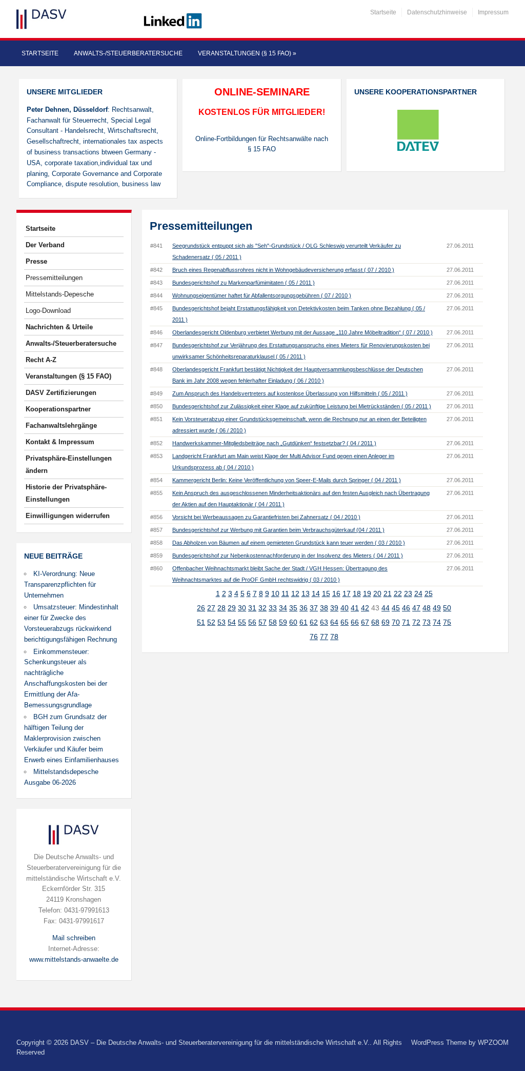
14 (316, 593)
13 (305, 593)
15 (326, 593)
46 (406, 608)
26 (201, 608)
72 (416, 622)
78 (334, 636)
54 (232, 622)
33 (273, 608)
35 (293, 608)
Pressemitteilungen (54, 278)
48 (426, 608)
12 (295, 593)
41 (355, 608)
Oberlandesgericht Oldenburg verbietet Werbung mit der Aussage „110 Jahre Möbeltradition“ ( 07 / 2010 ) (302, 332)
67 (365, 622)
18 (357, 593)
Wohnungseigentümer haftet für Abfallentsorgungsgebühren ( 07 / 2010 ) (261, 295)
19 (367, 593)
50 (447, 608)
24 (418, 593)
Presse (36, 261)
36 (303, 608)
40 (344, 608)
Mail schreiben (73, 938)
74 (437, 622)
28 (221, 608)
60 (293, 622)
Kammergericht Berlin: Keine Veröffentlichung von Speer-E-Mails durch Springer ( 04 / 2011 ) (286, 480)
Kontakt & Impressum (60, 442)
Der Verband (45, 245)
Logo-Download (48, 310)
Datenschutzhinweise (437, 12)
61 (303, 622)
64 (334, 622)
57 (262, 622)
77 (324, 636)
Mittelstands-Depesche (60, 294)
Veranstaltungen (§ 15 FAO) (247, 53)
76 (314, 636)
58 (273, 622)
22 (398, 593)
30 (242, 608)
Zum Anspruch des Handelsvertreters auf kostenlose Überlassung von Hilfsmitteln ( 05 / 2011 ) (290, 393)
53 (221, 622)
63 (324, 622)
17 (346, 593)
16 (336, 593)
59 (283, 622)
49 (437, 608)
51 (201, 622)
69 (385, 622)
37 (314, 608)
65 (344, 622)
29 (232, 608)
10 (275, 593)
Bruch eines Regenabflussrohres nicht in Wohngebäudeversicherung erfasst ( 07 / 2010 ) (283, 270)
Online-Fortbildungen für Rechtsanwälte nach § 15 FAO (261, 144)
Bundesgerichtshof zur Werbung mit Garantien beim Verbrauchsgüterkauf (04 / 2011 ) (278, 530)
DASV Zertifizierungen (61, 392)
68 (375, 622)
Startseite (383, 12)
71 (406, 622)
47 (416, 608)
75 (447, 622)
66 (355, 622)
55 (242, 622)
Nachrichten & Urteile (59, 327)
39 (334, 608)
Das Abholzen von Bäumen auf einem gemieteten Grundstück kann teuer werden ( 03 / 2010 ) (288, 543)
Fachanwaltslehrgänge (61, 425)
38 (324, 608)
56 (252, 622)
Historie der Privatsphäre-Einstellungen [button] (66, 493)
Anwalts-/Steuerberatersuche (128, 53)
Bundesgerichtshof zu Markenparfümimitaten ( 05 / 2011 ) (243, 283)
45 (396, 608)
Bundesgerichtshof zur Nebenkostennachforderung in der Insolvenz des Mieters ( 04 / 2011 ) (287, 555)
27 (211, 608)
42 (365, 608)
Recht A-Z (41, 360)
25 (429, 593)
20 (377, 593)
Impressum (493, 12)
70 (396, 622)
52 (211, 622)
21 (387, 593)
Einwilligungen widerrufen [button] (68, 516)
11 (285, 593)
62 (314, 622)
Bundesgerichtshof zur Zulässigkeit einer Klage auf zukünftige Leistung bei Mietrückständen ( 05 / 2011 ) (301, 406)
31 (252, 608)
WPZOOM (493, 1042)
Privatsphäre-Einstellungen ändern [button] (69, 464)
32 (262, 608)
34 (283, 608)
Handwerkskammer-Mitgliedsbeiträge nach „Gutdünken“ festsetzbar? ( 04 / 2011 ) (274, 443)
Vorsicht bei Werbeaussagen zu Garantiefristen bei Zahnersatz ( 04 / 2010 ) (266, 517)
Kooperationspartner (58, 409)
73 (426, 622)
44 (385, 608)
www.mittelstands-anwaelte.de (73, 959)
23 (408, 593)
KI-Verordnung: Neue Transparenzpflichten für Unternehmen (60, 584)
